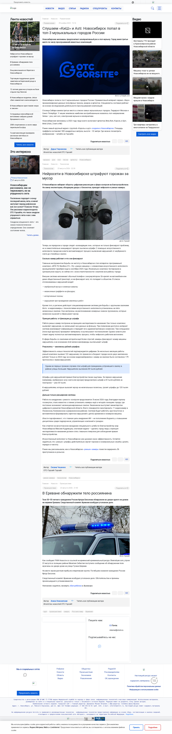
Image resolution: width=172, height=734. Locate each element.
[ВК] (114, 141)
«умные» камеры (91, 449)
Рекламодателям (111, 672)
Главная (45, 19)
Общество (86, 669)
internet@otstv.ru (116, 630)
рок (53, 160)
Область (60, 675)
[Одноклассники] (120, 141)
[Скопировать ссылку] (127, 141)
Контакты (116, 8)
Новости (49, 8)
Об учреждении (112, 678)
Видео (61, 8)
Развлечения (65, 19)
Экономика (86, 675)
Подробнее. (129, 714)
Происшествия (65, 483)
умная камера (49, 478)
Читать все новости (24, 145)
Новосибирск (85, 160)
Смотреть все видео (147, 134)
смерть (67, 612)
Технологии (64, 164)
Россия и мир (77, 612)
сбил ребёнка (76, 586)
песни (65, 160)
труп (45, 612)
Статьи (72, 8)
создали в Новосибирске (103, 128)
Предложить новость (22, 2)
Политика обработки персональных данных (144, 686)
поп (59, 160)
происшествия (55, 612)
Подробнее (152, 727)
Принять (136, 727)
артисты (74, 160)
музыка (46, 160)
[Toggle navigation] (159, 8)
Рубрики (60, 669)
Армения (89, 612)
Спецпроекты (100, 8)
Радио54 (84, 8)
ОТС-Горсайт (66, 152)
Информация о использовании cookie (144, 690)
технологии (61, 478)
